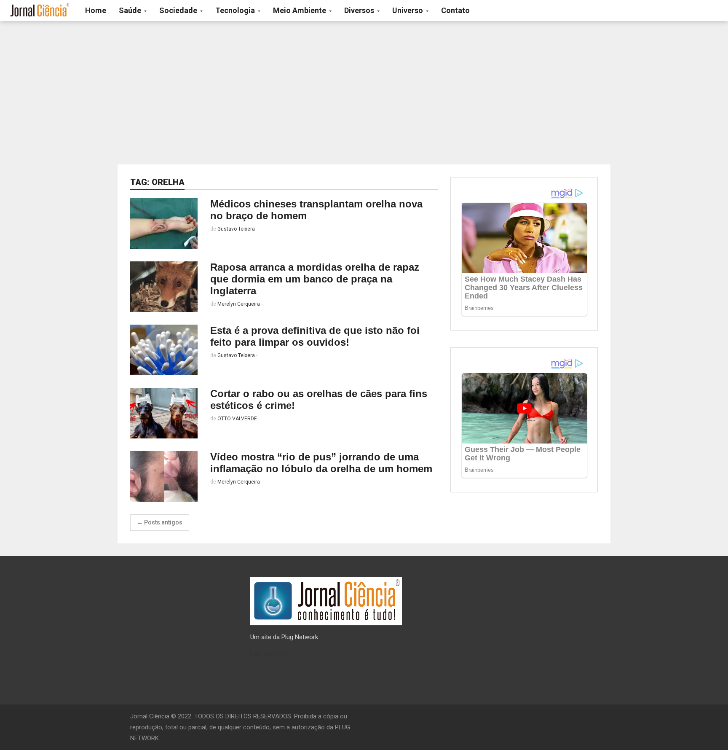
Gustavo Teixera (236, 229)
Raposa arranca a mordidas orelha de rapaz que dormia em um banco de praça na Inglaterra (314, 278)
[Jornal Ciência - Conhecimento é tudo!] (39, 10)
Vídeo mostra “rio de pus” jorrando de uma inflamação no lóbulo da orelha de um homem (321, 462)
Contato (455, 10)
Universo (408, 10)
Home (95, 10)
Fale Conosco (269, 654)
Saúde (131, 10)
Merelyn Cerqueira (238, 304)
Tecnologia (236, 10)
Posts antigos (159, 522)
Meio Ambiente (300, 10)
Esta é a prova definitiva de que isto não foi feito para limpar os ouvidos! (315, 336)
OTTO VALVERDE (237, 419)
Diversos (360, 10)
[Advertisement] (364, 93)
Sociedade (179, 10)
